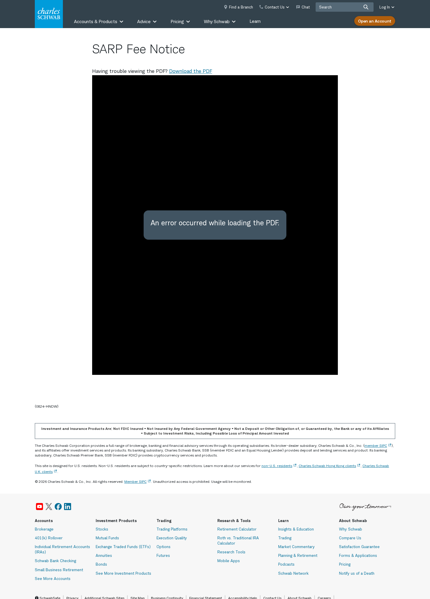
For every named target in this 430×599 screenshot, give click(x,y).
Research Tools (231, 552)
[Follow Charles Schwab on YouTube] (39, 506)
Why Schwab (350, 529)
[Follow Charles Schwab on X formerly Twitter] (48, 506)
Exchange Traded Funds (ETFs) (123, 546)
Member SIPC (135, 481)
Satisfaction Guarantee (359, 546)
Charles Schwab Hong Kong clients (327, 466)
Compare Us (350, 538)
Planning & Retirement (297, 555)
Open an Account (374, 20)
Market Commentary (296, 546)
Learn (255, 21)
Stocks (102, 529)
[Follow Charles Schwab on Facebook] (58, 506)
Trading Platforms (172, 529)
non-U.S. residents (277, 466)
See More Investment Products (123, 573)
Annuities (104, 555)
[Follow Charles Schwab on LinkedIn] (68, 506)
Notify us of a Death (356, 573)
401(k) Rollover (49, 538)
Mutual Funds (107, 538)
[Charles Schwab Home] (49, 14)
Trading (284, 538)
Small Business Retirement (59, 569)
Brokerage (44, 529)
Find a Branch (241, 7)
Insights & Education (296, 529)
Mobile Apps (228, 560)
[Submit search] (366, 7)
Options (163, 546)
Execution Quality (171, 538)
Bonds (101, 564)
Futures (163, 555)
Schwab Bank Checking (55, 560)
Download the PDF (190, 71)
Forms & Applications (358, 555)
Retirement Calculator (237, 529)
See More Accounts (52, 578)
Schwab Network (293, 573)
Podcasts (286, 564)
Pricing (344, 564)
